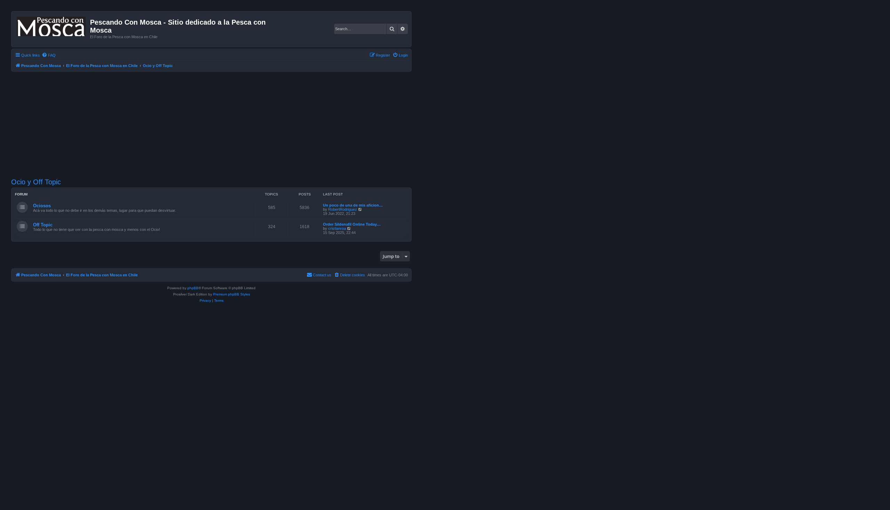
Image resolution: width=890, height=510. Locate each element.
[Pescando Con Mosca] (51, 25)
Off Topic (42, 224)
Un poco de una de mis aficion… (353, 205)
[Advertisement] (219, 124)
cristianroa (337, 228)
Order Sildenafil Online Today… (352, 224)
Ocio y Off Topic (36, 182)
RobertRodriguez (342, 209)
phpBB (193, 288)
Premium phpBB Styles (231, 294)
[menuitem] (49, 55)
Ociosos (42, 205)
